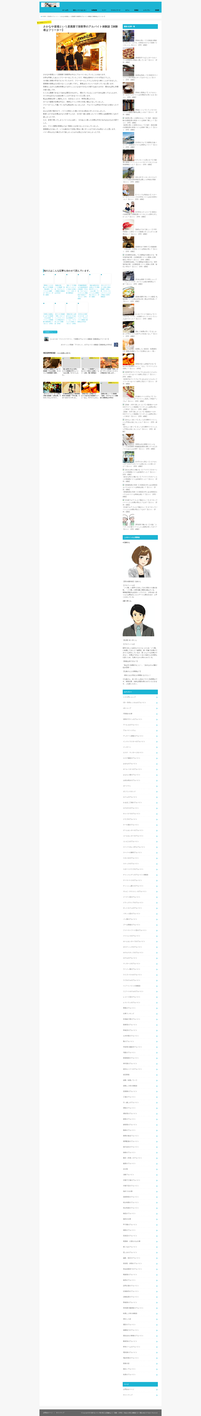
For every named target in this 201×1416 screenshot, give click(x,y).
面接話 (136, 10)
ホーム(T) (65, 10)
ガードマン (127, 786)
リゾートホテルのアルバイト (133, 991)
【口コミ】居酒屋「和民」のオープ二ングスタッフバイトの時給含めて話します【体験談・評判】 (60, 318)
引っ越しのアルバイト (131, 1102)
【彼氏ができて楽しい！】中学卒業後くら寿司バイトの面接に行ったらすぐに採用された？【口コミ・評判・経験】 (140, 232)
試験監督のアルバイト (131, 1297)
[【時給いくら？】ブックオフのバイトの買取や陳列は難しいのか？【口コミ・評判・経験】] (129, 110)
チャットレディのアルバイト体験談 (135, 875)
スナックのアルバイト (131, 863)
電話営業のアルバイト (131, 1358)
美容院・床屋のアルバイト (132, 1263)
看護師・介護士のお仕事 (131, 1241)
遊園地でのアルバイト (131, 1330)
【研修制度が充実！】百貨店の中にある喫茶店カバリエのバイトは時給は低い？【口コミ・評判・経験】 (140, 494)
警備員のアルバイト (130, 1302)
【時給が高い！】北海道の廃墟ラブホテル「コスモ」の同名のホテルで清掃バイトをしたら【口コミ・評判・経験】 (140, 42)
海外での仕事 (128, 1191)
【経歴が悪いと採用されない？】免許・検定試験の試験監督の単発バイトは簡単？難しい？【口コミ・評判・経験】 (140, 127)
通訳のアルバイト (129, 1324)
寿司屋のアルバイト (130, 1063)
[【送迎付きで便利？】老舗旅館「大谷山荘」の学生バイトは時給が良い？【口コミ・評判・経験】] (129, 247)
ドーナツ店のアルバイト (131, 897)
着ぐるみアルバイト (130, 1247)
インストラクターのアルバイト (134, 741)
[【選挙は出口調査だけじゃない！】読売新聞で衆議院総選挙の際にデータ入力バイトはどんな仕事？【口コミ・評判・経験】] (129, 444)
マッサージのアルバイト (131, 963)
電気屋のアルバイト (130, 1352)
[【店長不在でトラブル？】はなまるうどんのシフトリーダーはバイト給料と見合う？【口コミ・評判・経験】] (140, 377)
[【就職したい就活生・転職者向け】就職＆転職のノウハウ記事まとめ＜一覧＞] (129, 349)
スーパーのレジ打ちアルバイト (134, 847)
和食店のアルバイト (130, 1030)
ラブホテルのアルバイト (131, 980)
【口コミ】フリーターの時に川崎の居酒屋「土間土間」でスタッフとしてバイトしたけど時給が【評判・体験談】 (106, 291)
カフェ (127, 10)
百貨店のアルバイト (130, 1236)
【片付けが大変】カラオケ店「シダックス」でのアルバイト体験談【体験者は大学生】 (83, 317)
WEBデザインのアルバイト (132, 719)
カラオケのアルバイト (131, 808)
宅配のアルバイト (129, 1052)
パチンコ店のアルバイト (131, 913)
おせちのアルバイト (130, 763)
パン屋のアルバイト (130, 919)
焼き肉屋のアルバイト (131, 1202)
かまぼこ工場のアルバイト (132, 802)
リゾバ (104, 10)
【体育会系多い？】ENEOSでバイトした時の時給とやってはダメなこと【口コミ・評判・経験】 (140, 77)
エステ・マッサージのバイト (133, 752)
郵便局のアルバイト (130, 1341)
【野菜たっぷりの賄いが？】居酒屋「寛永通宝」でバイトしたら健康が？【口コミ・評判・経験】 (48, 290)
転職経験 (94, 10)
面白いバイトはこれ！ (80, 10)
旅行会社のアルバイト (131, 1147)
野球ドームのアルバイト (131, 1347)
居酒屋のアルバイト (51, 332)
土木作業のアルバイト (131, 1036)
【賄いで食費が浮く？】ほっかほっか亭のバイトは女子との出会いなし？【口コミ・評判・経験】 (140, 334)
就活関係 (126, 1074)
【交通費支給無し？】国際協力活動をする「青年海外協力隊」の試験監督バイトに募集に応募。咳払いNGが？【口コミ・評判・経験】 (140, 264)
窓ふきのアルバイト (130, 1252)
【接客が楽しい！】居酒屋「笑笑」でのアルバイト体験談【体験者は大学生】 (60, 289)
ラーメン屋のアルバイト (131, 969)
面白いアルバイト (129, 1369)
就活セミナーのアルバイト (132, 1069)
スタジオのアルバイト (131, 858)
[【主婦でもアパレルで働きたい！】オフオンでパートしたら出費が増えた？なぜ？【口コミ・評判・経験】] (140, 505)
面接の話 (126, 1363)
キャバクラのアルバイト (131, 813)
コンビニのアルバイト (131, 841)
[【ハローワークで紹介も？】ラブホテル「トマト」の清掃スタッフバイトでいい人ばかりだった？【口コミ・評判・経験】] (129, 314)
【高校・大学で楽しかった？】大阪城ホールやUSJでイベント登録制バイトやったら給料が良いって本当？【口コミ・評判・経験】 (140, 414)
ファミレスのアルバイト (131, 936)
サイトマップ (128, 1395)
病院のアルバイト (129, 1230)
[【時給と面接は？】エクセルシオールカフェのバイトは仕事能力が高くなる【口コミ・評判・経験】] (129, 92)
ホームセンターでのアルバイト (134, 941)
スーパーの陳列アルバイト (132, 852)
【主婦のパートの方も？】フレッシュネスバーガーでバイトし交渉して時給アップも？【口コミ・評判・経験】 (140, 399)
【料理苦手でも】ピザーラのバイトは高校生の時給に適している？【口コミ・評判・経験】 (140, 60)
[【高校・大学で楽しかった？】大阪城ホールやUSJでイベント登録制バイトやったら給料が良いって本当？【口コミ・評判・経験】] (140, 409)
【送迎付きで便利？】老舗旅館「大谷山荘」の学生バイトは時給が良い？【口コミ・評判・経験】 (140, 249)
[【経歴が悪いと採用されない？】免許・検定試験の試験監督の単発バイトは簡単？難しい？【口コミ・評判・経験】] (140, 123)
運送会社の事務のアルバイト (133, 1336)
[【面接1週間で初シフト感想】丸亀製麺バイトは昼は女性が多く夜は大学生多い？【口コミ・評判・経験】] (129, 297)
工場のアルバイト (129, 1097)
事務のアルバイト (129, 1008)
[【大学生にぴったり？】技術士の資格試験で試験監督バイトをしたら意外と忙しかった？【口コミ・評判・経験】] (129, 212)
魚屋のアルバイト (129, 1374)
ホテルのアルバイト (130, 958)
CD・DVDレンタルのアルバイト (134, 702)
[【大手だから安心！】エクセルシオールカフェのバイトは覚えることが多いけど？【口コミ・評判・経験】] (129, 461)
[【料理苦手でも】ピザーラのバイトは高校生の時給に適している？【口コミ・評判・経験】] (129, 58)
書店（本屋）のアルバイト (132, 1158)
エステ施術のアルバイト (131, 758)
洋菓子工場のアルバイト (131, 1180)
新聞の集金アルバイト (131, 1136)
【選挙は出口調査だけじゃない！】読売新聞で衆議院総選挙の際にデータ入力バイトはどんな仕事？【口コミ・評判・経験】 (140, 446)
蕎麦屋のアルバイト (130, 1274)
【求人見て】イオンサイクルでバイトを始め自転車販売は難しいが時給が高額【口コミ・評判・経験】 (140, 179)
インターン (127, 747)
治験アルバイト (128, 1174)
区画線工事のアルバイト (131, 1019)
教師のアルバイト (129, 1130)
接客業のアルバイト (130, 1124)
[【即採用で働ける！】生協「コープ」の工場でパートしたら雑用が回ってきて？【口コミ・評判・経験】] (129, 524)
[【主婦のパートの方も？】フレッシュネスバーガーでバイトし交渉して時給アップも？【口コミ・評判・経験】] (129, 396)
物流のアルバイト (129, 1213)
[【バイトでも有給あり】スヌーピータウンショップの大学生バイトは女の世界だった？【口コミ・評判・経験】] (129, 195)
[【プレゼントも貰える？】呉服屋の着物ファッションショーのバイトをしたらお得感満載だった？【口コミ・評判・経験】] (129, 160)
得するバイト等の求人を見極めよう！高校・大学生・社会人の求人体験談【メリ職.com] (118, 1413)
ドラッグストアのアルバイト (133, 902)
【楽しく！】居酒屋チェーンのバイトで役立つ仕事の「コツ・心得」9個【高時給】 (71, 289)
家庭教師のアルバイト (131, 1058)
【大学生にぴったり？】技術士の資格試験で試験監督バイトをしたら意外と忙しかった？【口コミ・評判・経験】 (140, 214)
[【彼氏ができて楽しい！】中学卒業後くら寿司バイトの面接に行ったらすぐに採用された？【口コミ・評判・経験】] (129, 229)
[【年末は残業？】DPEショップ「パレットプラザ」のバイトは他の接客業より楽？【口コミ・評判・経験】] (129, 279)
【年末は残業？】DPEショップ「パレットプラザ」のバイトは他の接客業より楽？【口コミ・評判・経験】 (140, 281)
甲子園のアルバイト (130, 1224)
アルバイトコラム (129, 730)
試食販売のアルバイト (131, 1291)
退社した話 (127, 1319)
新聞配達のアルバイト (131, 1141)
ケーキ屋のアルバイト (131, 825)
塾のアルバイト (128, 1041)
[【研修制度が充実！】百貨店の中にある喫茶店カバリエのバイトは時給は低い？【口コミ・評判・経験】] (140, 489)
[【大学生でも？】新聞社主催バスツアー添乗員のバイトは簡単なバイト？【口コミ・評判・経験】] (129, 142)
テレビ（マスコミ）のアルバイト (135, 891)
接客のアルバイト (129, 1119)
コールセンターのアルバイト (133, 836)
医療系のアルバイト (130, 1025)
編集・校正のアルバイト (131, 1258)
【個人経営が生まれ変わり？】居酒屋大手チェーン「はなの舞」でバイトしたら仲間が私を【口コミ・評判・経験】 (94, 291)
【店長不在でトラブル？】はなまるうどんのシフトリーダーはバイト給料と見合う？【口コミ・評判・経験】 (140, 381)
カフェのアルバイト (130, 797)
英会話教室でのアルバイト (132, 1269)
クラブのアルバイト (130, 819)
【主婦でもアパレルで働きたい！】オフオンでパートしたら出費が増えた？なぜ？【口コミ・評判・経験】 (140, 509)
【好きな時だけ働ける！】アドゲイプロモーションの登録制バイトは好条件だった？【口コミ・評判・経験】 (140, 479)
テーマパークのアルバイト (132, 880)
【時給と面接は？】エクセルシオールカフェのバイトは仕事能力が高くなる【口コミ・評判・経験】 (140, 95)
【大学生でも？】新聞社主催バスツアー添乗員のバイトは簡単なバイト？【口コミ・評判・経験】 (140, 145)
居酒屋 (157, 10)
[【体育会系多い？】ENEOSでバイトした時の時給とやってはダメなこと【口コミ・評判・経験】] (129, 75)
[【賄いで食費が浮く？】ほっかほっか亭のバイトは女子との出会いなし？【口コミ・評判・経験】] (129, 331)
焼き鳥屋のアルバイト (131, 1208)
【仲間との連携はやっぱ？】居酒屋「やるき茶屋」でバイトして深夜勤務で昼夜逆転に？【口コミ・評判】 (48, 318)
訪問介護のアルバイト (131, 1286)
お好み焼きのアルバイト (131, 780)
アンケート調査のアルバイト (133, 736)
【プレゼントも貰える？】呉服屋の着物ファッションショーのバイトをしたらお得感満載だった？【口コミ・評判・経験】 (140, 162)
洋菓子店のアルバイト (131, 1186)
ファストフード (115, 10)
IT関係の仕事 (127, 714)
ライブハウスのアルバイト (132, 975)
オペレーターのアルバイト (132, 769)
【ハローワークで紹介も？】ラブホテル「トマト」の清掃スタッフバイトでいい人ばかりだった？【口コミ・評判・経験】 (140, 316)
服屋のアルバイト (129, 1163)
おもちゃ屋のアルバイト (131, 775)
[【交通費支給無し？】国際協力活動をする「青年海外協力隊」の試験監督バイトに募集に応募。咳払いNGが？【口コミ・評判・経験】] (140, 259)
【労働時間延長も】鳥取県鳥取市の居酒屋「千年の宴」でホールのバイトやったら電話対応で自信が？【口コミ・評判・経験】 (83, 292)
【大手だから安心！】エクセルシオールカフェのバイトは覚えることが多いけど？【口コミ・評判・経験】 (140, 464)
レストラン (146, 10)
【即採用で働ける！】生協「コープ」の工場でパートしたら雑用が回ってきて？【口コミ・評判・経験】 (140, 527)
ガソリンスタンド (129, 791)
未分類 (125, 1169)
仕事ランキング (128, 1013)
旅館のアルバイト (129, 1152)
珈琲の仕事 (127, 1219)
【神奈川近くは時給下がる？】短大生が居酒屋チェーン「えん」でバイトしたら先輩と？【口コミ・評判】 (71, 318)
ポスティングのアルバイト (132, 947)
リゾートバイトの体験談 (131, 986)
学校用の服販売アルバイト (132, 1047)
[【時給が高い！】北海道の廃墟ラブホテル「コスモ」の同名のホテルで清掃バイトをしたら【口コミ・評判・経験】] (129, 40)
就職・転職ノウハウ (130, 1080)
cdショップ (127, 708)
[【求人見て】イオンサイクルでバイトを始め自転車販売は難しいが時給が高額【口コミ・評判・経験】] (129, 177)
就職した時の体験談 (130, 1086)
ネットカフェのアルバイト (132, 908)
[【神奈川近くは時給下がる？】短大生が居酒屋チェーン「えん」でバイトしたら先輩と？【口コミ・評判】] (129, 364)
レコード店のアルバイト (131, 997)
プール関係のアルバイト (131, 925)
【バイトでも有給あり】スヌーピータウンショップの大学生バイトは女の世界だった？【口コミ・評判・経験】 (140, 197)
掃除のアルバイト (129, 1108)
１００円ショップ (129, 697)
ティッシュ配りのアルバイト (133, 886)
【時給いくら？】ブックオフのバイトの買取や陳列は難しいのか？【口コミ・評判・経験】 (140, 112)
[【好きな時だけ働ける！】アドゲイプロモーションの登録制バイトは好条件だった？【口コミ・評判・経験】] (140, 474)
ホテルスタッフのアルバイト (133, 952)
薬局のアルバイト (129, 1280)
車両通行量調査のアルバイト (133, 1308)
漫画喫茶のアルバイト (131, 1197)
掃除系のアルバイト (130, 1113)
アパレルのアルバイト (131, 725)
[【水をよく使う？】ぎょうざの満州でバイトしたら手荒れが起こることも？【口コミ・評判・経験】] (140, 424)
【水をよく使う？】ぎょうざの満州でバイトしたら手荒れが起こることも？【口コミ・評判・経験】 (140, 429)
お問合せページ (128, 1389)
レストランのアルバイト (131, 1002)
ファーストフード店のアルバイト (135, 930)
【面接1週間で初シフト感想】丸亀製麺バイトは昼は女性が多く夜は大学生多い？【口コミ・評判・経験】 (140, 299)
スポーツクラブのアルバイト (133, 869)
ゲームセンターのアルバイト (133, 830)
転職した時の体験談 (130, 1313)
